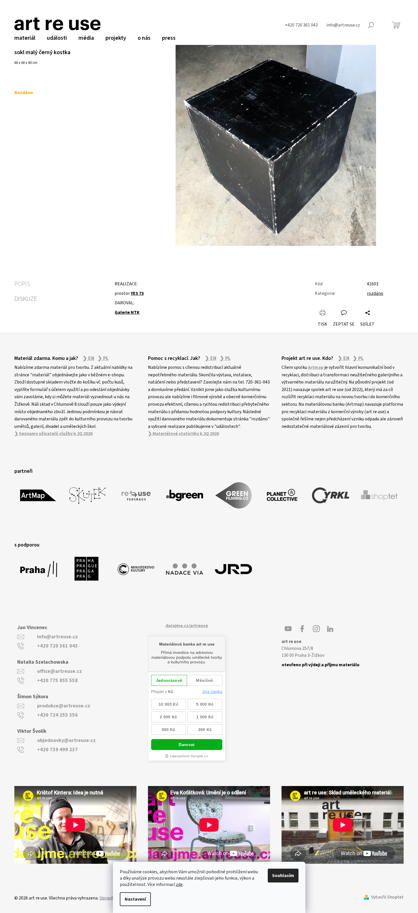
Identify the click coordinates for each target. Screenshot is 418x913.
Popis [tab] (22, 283)
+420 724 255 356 (57, 715)
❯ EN (88, 358)
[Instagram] (316, 628)
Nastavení (135, 899)
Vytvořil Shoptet (387, 897)
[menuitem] (25, 38)
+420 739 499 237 (57, 749)
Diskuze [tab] (25, 298)
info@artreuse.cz (57, 636)
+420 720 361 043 (57, 646)
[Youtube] (288, 628)
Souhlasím (283, 875)
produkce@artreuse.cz (63, 705)
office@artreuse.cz (59, 671)
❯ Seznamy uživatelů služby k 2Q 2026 (53, 433)
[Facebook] (302, 628)
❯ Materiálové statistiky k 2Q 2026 (183, 433)
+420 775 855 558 (57, 680)
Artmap (315, 367)
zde (179, 884)
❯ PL (103, 358)
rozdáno (375, 293)
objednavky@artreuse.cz (66, 740)
